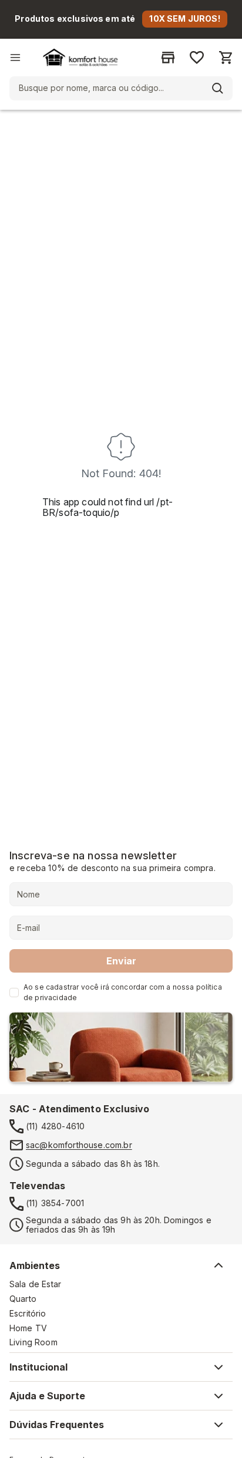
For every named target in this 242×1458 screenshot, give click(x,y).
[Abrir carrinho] (226, 57)
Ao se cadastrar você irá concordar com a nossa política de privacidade (122, 992)
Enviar (121, 961)
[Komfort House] (80, 57)
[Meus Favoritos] (196, 57)
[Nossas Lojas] (168, 57)
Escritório (27, 1313)
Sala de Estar (35, 1284)
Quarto (22, 1299)
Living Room (33, 1342)
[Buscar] (217, 88)
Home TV (28, 1328)
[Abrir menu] (15, 57)
